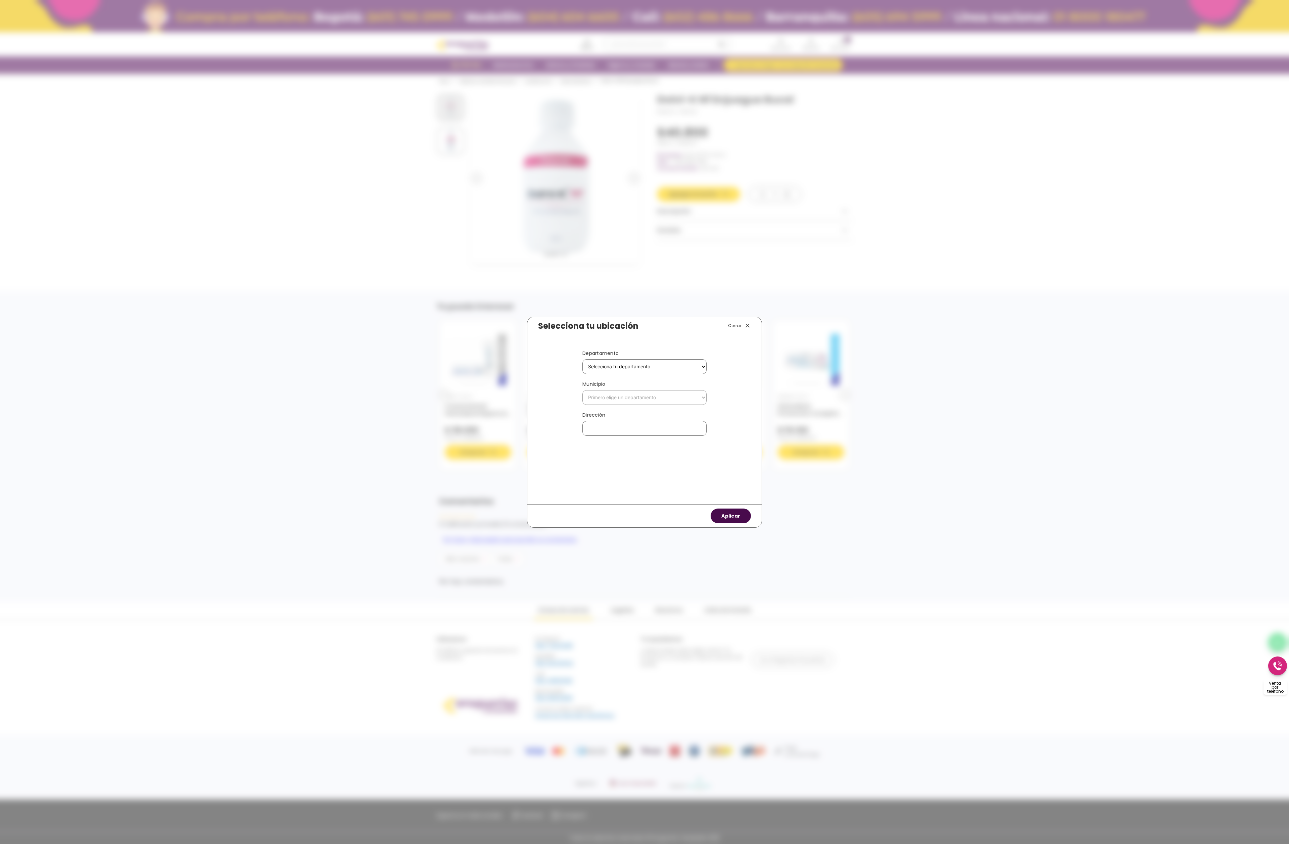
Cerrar (735, 325)
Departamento (600, 353)
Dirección (593, 415)
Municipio (593, 384)
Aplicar (730, 516)
